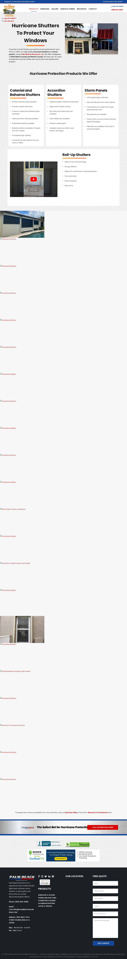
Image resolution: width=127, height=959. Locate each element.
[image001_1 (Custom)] (63, 278)
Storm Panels (96, 90)
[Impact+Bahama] (63, 602)
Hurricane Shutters (47, 898)
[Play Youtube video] (33, 179)
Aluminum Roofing (46, 903)
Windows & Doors (46, 895)
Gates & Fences (45, 906)
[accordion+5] (63, 629)
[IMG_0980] (63, 791)
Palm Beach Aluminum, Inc (32, 54)
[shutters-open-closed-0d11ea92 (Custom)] (63, 575)
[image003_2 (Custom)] (63, 251)
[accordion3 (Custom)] (63, 386)
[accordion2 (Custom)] (63, 359)
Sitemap (94, 956)
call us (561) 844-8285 (102, 827)
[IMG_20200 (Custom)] (63, 764)
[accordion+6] (63, 440)
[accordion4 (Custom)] (63, 413)
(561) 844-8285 (117, 10)
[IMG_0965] (63, 467)
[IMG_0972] (63, 305)
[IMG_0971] (63, 548)
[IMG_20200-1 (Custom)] (63, 710)
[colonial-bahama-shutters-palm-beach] (63, 683)
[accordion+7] (63, 656)
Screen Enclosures (47, 900)
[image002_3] (63, 224)
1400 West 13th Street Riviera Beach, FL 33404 (19, 920)
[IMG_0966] (63, 494)
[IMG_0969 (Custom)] (63, 521)
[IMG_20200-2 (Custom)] (63, 737)
